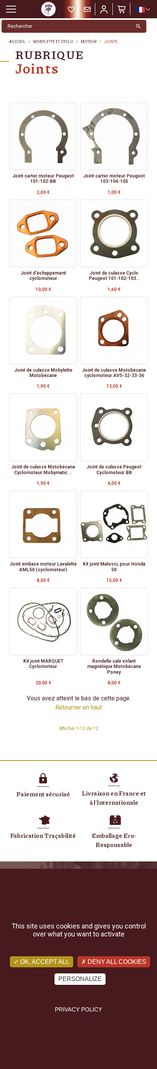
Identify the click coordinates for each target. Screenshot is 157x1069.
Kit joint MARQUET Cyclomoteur (43, 663)
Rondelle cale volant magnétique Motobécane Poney (114, 666)
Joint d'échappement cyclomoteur (43, 275)
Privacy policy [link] (78, 1009)
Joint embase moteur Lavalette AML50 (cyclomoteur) (43, 566)
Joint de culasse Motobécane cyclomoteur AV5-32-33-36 (114, 373)
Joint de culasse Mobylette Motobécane (43, 373)
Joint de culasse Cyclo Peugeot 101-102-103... (114, 275)
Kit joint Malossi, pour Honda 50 (114, 566)
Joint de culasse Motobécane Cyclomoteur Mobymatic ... (43, 469)
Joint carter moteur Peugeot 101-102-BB (43, 178)
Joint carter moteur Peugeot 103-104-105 (114, 178)
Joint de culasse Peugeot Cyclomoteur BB (114, 469)
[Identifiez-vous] (104, 9)
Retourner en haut (78, 707)
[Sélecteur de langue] (143, 9)
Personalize (80, 979)
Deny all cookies (116, 962)
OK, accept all (44, 962)
